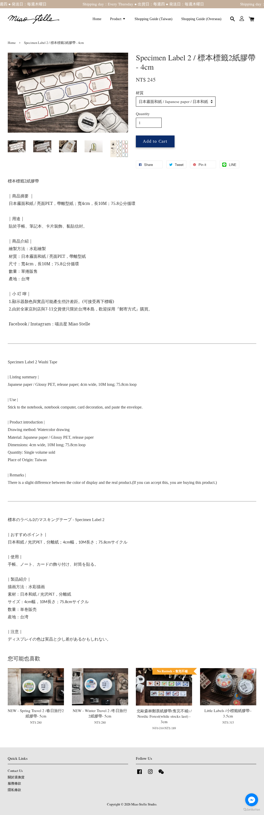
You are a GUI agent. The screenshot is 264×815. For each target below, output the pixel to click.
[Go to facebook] (251, 799)
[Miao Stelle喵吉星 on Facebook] (139, 774)
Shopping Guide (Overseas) (201, 19)
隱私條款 (14, 790)
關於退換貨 (16, 777)
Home (97, 19)
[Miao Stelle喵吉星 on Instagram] (150, 774)
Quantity (143, 113)
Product (116, 19)
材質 (140, 92)
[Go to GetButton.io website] (251, 809)
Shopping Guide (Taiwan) (153, 19)
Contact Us (15, 771)
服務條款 (14, 783)
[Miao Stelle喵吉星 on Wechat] (161, 774)
